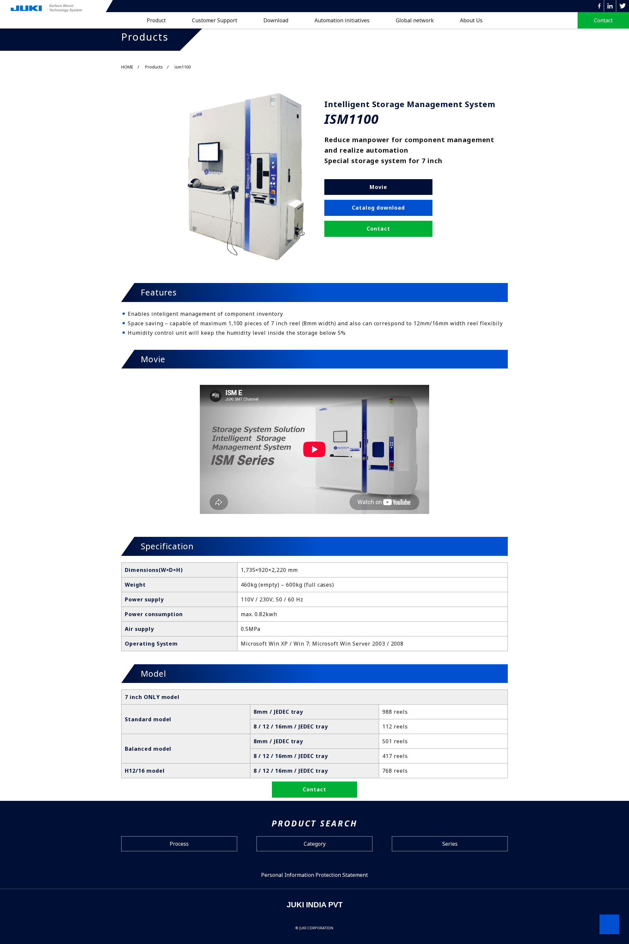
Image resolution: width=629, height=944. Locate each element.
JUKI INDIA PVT (315, 904)
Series (450, 843)
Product (156, 20)
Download (275, 20)
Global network (415, 20)
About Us (471, 20)
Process (179, 843)
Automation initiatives (342, 20)
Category (315, 843)
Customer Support (214, 20)
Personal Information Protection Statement (314, 874)
